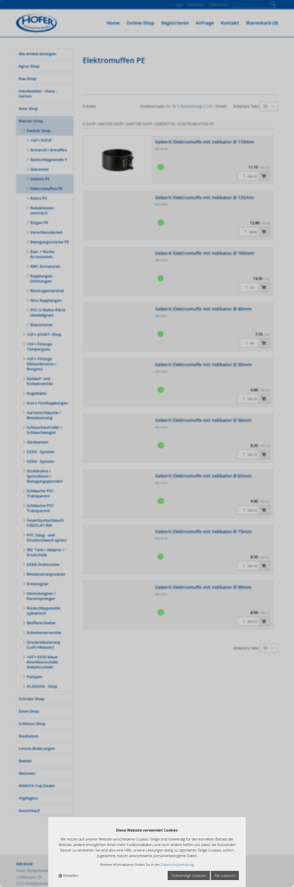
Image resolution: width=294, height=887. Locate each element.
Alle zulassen (224, 875)
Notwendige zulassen (188, 875)
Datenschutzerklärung (177, 864)
